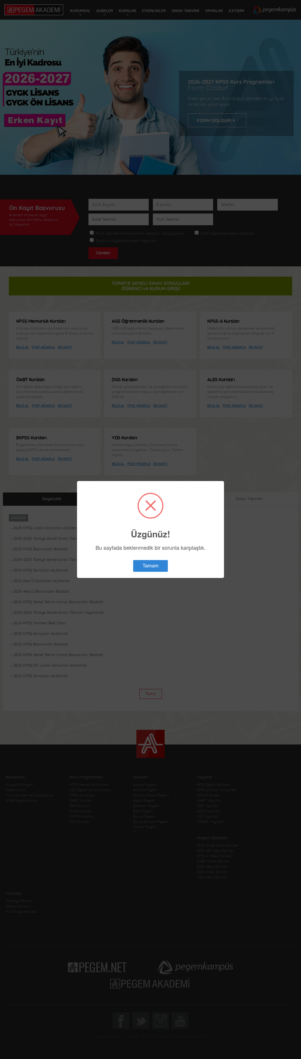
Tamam (150, 566)
